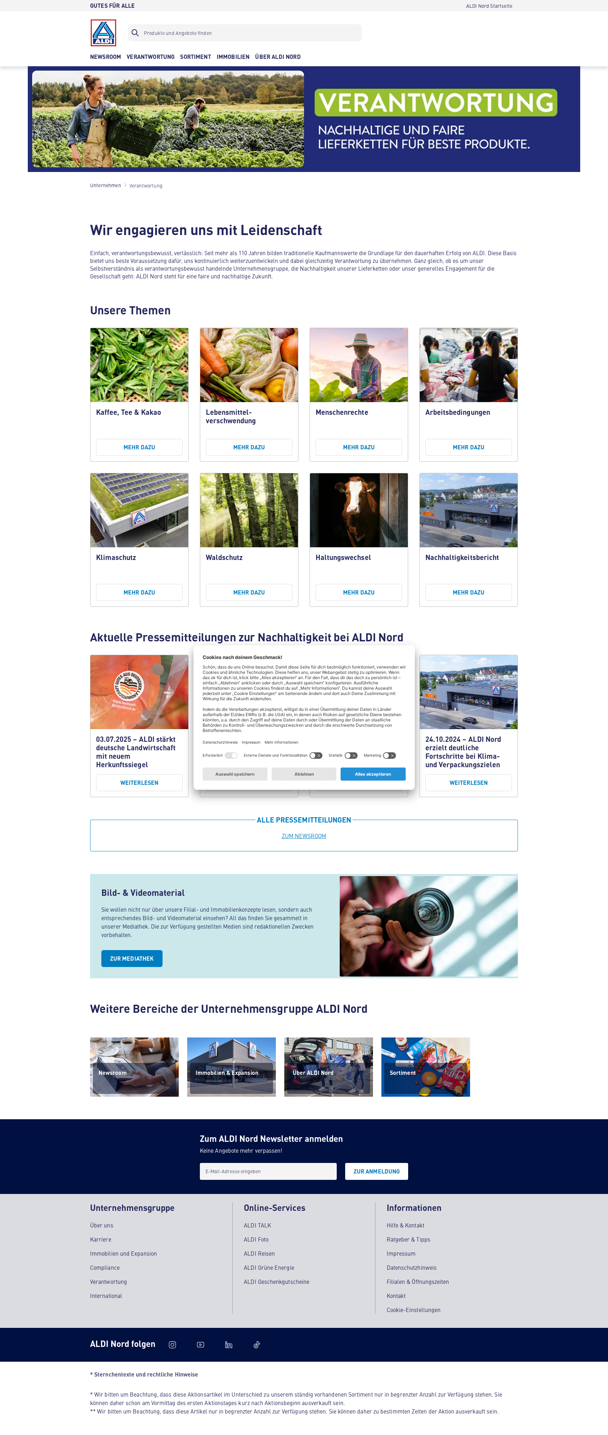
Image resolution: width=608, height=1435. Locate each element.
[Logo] (103, 33)
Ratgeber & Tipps (408, 1239)
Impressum (401, 1253)
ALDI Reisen (259, 1253)
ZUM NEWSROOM (304, 835)
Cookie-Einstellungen (414, 1309)
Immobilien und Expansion (123, 1253)
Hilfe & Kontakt (405, 1225)
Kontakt (396, 1295)
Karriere (100, 1239)
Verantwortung (108, 1281)
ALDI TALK (257, 1225)
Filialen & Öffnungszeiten (418, 1281)
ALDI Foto (256, 1239)
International (106, 1295)
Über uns (101, 1225)
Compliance (105, 1267)
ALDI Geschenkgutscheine (276, 1281)
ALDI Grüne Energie (269, 1267)
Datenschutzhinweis (412, 1267)
